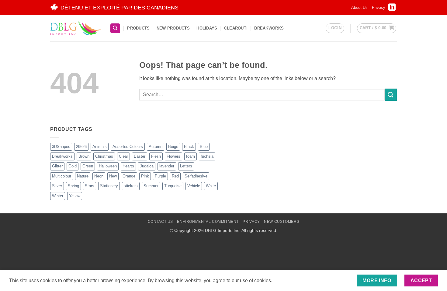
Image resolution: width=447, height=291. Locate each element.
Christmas (104, 156)
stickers (131, 186)
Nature (82, 176)
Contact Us (160, 221)
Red (175, 176)
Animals (99, 146)
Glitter (57, 166)
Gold (72, 166)
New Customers (281, 221)
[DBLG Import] (75, 28)
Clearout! (236, 28)
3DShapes (61, 146)
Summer (151, 186)
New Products (173, 28)
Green (87, 166)
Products (138, 28)
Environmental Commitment (208, 221)
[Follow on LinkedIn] (392, 9)
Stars (89, 186)
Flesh (156, 156)
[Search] (115, 28)
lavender (166, 166)
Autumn (155, 146)
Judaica (147, 166)
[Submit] (391, 94)
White (211, 186)
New (113, 176)
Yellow (74, 196)
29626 (81, 146)
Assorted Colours (128, 146)
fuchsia (207, 156)
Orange (129, 176)
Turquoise (173, 186)
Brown (83, 156)
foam (190, 156)
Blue (204, 146)
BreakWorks (269, 28)
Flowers (173, 156)
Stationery (109, 186)
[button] (335, 28)
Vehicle (193, 186)
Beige (173, 146)
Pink (145, 176)
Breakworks (62, 156)
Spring (73, 186)
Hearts (128, 166)
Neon (98, 176)
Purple (160, 176)
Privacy (378, 7)
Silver (57, 186)
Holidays (206, 28)
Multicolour (61, 176)
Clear (123, 156)
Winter (57, 196)
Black (189, 146)
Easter (139, 156)
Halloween (108, 166)
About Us (359, 7)
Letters (186, 166)
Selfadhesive (196, 176)
